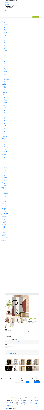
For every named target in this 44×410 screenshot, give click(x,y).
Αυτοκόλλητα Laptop (4, 92)
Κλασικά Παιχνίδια (5, 74)
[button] (12, 341)
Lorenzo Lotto (3, 239)
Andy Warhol (3, 226)
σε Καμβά (5, 107)
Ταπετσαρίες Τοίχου (4, 95)
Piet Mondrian (3, 227)
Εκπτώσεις (5, 198)
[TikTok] (7, 388)
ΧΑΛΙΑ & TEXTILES (4, 208)
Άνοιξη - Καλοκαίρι (6, 193)
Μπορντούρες (3, 105)
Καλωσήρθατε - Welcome (6, 79)
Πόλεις (4, 152)
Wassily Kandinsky (4, 224)
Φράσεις (4, 37)
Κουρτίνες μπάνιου (4, 179)
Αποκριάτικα (5, 196)
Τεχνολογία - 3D (5, 102)
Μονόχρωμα (5, 35)
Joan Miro (3, 229)
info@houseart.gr (9, 405)
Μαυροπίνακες (5, 32)
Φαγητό (4, 115)
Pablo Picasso (3, 222)
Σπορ (4, 27)
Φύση (4, 40)
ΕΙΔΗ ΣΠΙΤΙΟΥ (4, 203)
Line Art (4, 34)
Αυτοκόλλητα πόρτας (4, 52)
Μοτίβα (4, 68)
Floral (4, 156)
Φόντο (4, 169)
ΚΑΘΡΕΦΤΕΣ (5, 206)
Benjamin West (4, 230)
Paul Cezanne (3, 219)
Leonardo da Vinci (4, 217)
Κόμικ (4, 48)
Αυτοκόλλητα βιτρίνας (4, 192)
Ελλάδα (4, 58)
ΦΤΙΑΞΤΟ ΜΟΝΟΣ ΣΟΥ (35, 16)
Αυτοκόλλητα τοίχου (4, 21)
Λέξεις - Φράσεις (4, 188)
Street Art (5, 125)
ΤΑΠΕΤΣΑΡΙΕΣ (2, 94)
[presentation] (5, 368)
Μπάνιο (4, 191)
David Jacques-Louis (4, 237)
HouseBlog (25, 399)
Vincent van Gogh (4, 216)
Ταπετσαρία (5, 87)
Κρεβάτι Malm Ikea (6, 70)
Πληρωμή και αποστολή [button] (11, 353)
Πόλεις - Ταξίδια (5, 38)
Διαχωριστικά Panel (4, 154)
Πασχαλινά (5, 200)
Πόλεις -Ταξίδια (5, 167)
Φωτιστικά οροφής (4, 182)
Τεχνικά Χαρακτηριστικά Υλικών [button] (12, 351)
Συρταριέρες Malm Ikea (6, 69)
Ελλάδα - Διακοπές (6, 147)
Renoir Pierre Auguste (4, 221)
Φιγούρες (5, 30)
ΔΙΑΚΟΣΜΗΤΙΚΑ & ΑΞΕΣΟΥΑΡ (9, 16)
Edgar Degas (3, 231)
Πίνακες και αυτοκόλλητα (5, 136)
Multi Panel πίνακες (4, 128)
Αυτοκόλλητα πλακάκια (4, 84)
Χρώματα (5, 82)
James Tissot (3, 235)
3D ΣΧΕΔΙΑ (2, 187)
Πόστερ (3, 108)
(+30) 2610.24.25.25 (9, 402)
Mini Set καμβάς (4, 138)
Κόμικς (4, 29)
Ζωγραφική (5, 60)
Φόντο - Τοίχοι (5, 50)
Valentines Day (5, 195)
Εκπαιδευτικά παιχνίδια (6, 73)
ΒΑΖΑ (4, 205)
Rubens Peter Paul (4, 218)
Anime (4, 110)
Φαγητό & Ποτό (5, 151)
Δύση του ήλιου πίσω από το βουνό (29, 375)
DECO (4, 204)
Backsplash (5, 86)
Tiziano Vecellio (4, 232)
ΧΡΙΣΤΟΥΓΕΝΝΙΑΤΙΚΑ (6, 213)
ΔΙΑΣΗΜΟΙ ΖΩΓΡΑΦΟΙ (16, 16)
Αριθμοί (4, 81)
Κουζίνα (4, 190)
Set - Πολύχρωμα (5, 65)
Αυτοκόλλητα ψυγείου (4, 43)
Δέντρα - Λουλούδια (6, 24)
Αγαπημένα (36, 403)
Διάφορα (4, 31)
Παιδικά (4, 22)
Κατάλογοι (25, 400)
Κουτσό (4, 76)
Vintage (4, 56)
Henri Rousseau (4, 234)
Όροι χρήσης (30, 402)
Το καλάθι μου (36, 402)
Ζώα (4, 26)
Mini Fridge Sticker (6, 44)
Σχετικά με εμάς (25, 398)
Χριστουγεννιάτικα (5, 185)
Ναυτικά (4, 25)
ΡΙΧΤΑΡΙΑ (5, 209)
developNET (19, 406)
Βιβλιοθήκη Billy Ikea (6, 71)
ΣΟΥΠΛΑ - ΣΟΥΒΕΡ (6, 211)
